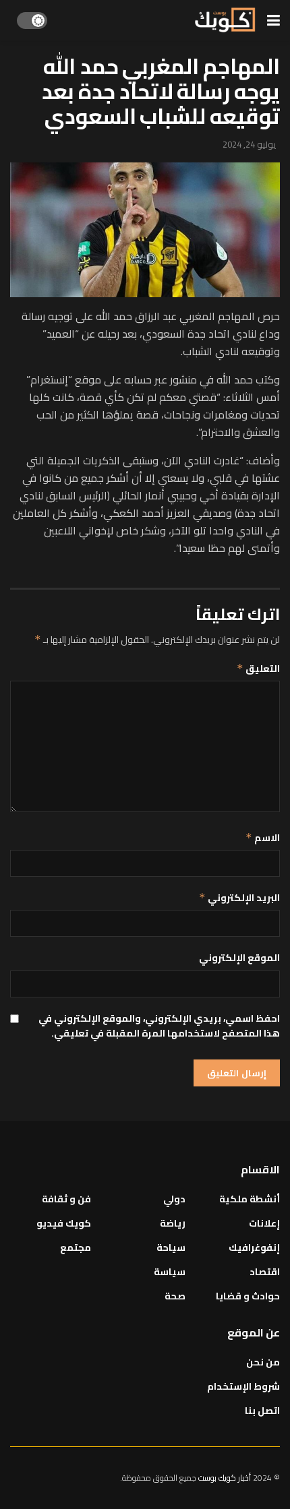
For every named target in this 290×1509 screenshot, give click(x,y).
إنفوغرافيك (254, 1247)
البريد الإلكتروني (239, 897)
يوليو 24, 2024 (249, 144)
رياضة (172, 1223)
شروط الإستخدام (243, 1386)
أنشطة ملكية (249, 1199)
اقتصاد (265, 1272)
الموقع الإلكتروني (239, 957)
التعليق (258, 668)
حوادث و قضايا (248, 1296)
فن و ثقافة (66, 1199)
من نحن (263, 1362)
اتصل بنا (262, 1410)
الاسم (262, 837)
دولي (174, 1199)
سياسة (169, 1272)
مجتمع (75, 1247)
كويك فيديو (63, 1223)
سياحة (170, 1247)
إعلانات (264, 1223)
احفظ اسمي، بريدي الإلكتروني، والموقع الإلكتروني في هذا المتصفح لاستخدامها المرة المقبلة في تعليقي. (159, 1026)
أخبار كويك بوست (225, 1477)
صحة (175, 1296)
